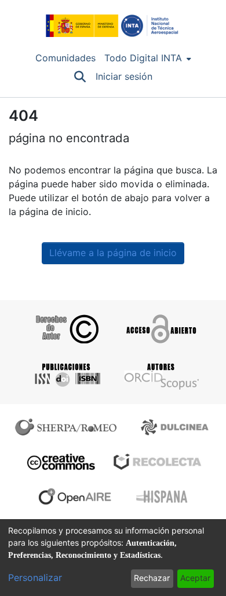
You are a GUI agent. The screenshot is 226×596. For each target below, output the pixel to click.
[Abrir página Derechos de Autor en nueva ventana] (65, 328)
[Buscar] (80, 77)
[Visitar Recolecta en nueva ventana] (157, 462)
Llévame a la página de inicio (113, 252)
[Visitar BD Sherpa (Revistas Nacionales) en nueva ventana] (176, 427)
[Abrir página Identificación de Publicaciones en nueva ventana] (65, 375)
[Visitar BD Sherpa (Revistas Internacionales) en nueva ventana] (68, 427)
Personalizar (35, 577)
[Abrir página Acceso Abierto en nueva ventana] (160, 328)
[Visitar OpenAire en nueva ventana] (78, 496)
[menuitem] (147, 58)
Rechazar (152, 578)
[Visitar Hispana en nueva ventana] (162, 496)
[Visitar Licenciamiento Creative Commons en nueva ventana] (59, 462)
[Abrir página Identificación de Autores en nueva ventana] (160, 375)
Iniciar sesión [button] (125, 76)
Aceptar (195, 578)
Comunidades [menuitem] (65, 58)
